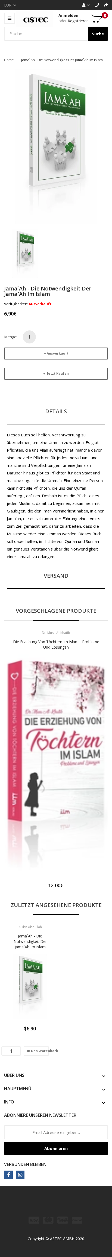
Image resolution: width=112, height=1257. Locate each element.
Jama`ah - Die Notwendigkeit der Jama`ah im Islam (30, 941)
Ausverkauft (58, 353)
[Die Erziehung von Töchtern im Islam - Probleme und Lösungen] (56, 765)
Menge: (10, 336)
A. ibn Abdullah (30, 927)
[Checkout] (106, 5)
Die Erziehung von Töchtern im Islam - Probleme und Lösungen (56, 644)
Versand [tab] (56, 575)
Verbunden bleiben (25, 1164)
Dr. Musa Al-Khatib (56, 632)
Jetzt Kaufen (57, 373)
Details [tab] (56, 411)
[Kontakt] (97, 5)
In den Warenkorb (38, 1051)
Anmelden (68, 15)
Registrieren (78, 20)
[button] (9, 773)
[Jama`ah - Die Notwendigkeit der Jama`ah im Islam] (25, 253)
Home (9, 59)
